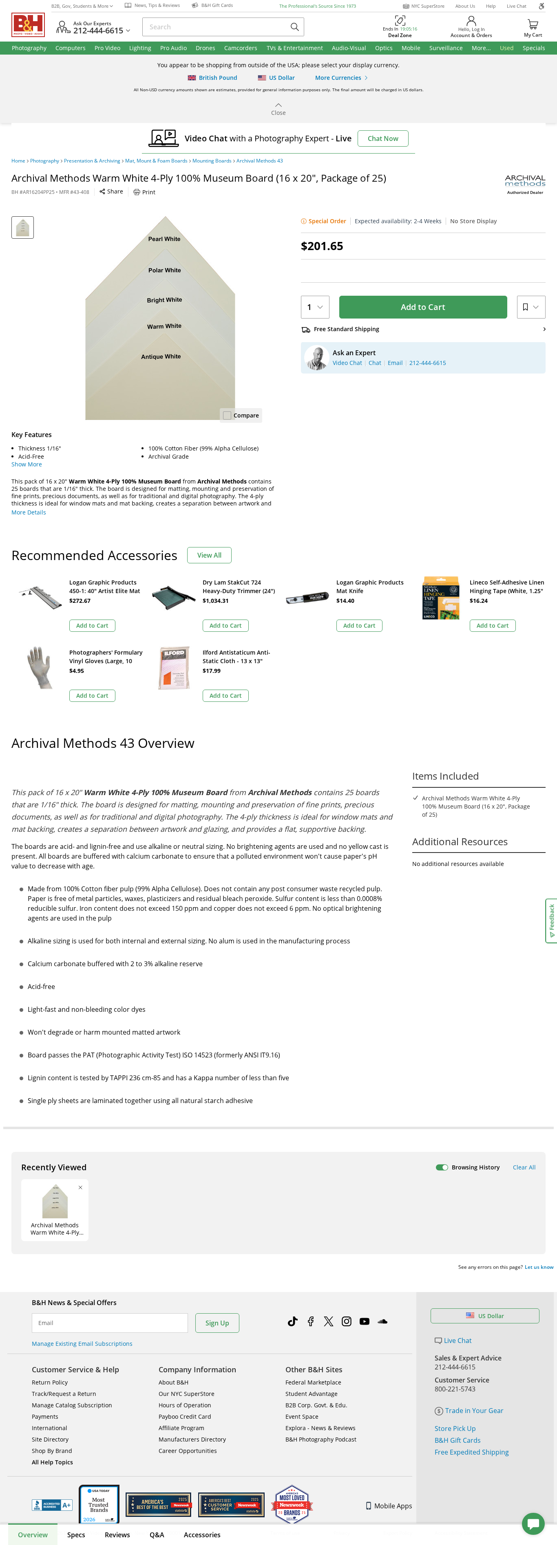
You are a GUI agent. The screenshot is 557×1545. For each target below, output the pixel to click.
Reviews (117, 1534)
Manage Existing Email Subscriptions (82, 1343)
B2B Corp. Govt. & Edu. (316, 1405)
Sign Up (217, 1323)
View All (209, 555)
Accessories (202, 1534)
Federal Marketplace (313, 1382)
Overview (33, 1534)
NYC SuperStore (427, 6)
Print (148, 192)
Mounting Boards (212, 160)
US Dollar (491, 1316)
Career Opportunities (188, 1451)
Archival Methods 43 (260, 160)
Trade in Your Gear (474, 1410)
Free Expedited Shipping (472, 1452)
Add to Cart (423, 306)
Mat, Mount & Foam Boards (156, 160)
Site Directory (50, 1439)
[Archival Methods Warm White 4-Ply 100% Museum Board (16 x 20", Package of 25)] (160, 318)
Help (491, 6)
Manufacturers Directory (192, 1439)
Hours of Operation (185, 1405)
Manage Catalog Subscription (72, 1405)
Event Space (301, 1416)
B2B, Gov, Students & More (79, 6)
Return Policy (50, 1382)
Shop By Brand (52, 1451)
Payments (45, 1416)
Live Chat (516, 6)
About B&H (173, 1382)
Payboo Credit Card (185, 1416)
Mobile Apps (393, 1505)
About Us (465, 6)
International (49, 1428)
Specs (76, 1534)
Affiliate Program (181, 1428)
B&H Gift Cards (458, 1440)
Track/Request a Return (64, 1394)
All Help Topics (52, 1462)
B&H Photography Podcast (320, 1439)
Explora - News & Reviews (320, 1428)
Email (45, 1323)
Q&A (157, 1534)
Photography (44, 160)
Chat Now (383, 138)
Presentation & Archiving (92, 160)
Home (18, 160)
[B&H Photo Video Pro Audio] (31, 25)
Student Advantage (311, 1394)
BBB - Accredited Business (52, 1505)
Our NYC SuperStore (186, 1394)
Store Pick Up (455, 1428)
